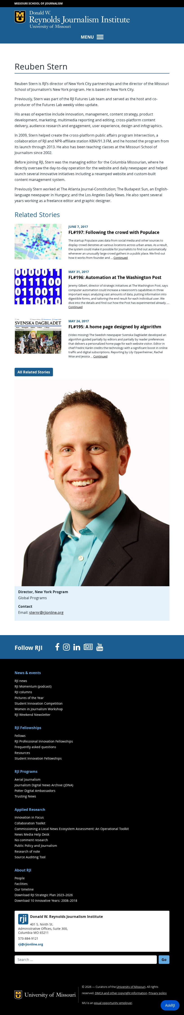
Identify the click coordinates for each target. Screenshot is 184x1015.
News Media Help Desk (32, 834)
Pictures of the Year (29, 698)
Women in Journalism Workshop (39, 709)
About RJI (23, 870)
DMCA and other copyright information (121, 993)
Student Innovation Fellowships (38, 758)
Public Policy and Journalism (36, 845)
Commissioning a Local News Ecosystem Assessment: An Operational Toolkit (72, 829)
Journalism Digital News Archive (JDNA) (44, 785)
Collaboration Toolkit (30, 823)
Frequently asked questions (35, 747)
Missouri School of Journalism (38, 3)
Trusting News (25, 796)
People (20, 878)
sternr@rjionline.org (46, 612)
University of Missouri (50, 27)
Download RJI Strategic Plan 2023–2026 (44, 895)
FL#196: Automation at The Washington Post (114, 277)
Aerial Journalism (27, 779)
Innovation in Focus (29, 817)
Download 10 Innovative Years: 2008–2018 (46, 900)
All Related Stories (34, 372)
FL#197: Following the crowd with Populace (113, 232)
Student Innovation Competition (39, 703)
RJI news (21, 681)
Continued (121, 258)
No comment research (31, 840)
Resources (22, 753)
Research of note (27, 851)
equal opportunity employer (113, 1003)
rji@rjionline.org (30, 944)
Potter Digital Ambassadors (35, 790)
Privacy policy (158, 993)
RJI (79, 18)
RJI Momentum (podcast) (33, 686)
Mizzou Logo (20, 17)
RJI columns (23, 692)
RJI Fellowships (28, 727)
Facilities (21, 884)
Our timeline (24, 889)
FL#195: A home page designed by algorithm (114, 327)
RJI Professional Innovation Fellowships (44, 741)
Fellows (20, 736)
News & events (28, 672)
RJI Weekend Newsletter (32, 714)
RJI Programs (26, 771)
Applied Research (30, 809)
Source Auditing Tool (30, 857)
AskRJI (170, 1005)
